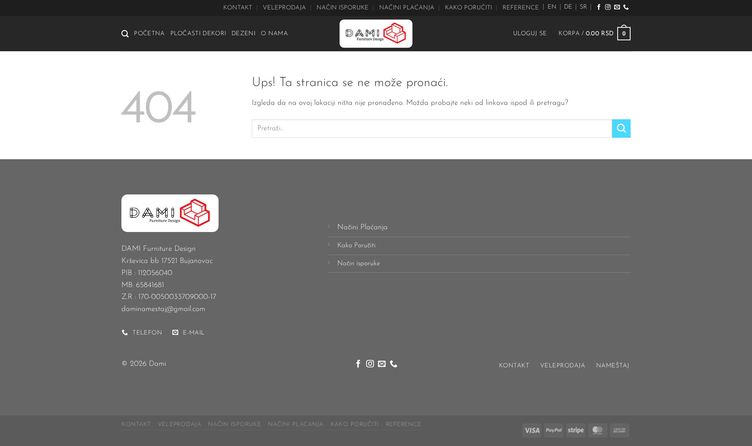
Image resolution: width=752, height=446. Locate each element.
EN (552, 7)
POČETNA (149, 34)
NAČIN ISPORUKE (342, 8)
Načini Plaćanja (362, 227)
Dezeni (243, 34)
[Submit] (621, 128)
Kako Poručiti (356, 245)
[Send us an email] (617, 7)
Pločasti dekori (198, 34)
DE (568, 7)
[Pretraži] (124, 33)
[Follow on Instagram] (608, 7)
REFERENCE (521, 8)
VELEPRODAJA (284, 8)
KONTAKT (237, 8)
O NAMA (274, 34)
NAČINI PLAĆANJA (406, 8)
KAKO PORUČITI (468, 8)
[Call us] (626, 7)
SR (583, 7)
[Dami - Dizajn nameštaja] (376, 33)
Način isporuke (358, 263)
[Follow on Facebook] (599, 7)
